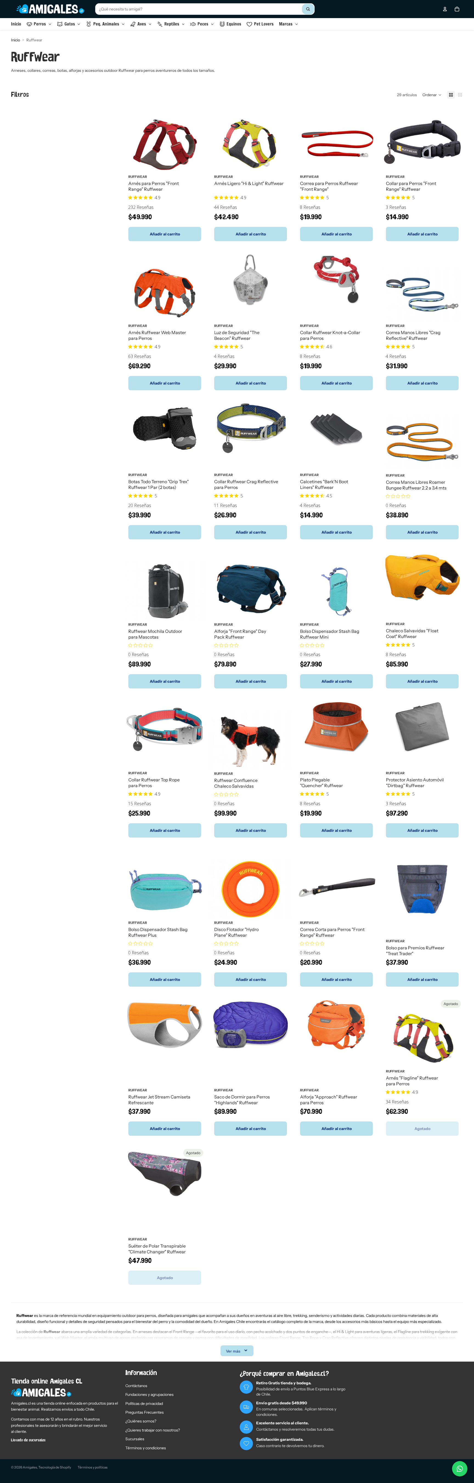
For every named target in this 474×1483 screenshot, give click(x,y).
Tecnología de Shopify (54, 1467)
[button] (432, 95)
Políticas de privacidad (144, 1403)
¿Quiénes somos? (140, 1421)
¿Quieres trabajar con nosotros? (152, 1430)
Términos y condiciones (145, 1447)
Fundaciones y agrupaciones (149, 1394)
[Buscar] (308, 9)
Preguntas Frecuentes (144, 1412)
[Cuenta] (445, 9)
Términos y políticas (93, 1467)
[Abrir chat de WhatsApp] (459, 1468)
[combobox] (205, 9)
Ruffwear (137, 177)
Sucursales (134, 1438)
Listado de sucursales (28, 1440)
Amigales (30, 1467)
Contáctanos (136, 1385)
